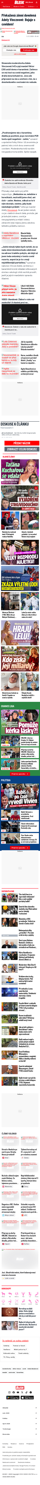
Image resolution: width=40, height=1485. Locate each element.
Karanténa (20, 1372)
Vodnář (30, 1304)
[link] (9, 1392)
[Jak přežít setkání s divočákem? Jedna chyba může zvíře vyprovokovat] (10, 1030)
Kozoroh (23, 1304)
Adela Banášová (33, 1369)
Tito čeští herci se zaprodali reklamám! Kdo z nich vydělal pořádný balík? (26, 898)
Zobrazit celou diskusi (22, 449)
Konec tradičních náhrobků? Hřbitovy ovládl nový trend (26, 1017)
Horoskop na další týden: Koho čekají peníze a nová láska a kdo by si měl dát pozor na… (27, 1313)
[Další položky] (37, 6)
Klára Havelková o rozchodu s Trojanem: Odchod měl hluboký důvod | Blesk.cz (27, 956)
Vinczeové (12, 210)
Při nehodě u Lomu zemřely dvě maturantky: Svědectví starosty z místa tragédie (27, 993)
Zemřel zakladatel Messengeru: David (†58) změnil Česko (26, 1068)
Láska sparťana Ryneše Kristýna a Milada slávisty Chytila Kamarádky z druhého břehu (29, 764)
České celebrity (23, 1353)
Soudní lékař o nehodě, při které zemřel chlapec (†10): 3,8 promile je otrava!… (28, 1007)
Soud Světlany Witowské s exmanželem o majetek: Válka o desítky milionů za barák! (27, 1056)
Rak (23, 1296)
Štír (10, 1304)
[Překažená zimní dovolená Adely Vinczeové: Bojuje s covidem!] (7, 28)
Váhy (3, 1304)
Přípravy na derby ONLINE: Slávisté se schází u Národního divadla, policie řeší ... (28, 752)
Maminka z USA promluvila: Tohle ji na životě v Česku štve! (27, 921)
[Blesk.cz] (19, 2)
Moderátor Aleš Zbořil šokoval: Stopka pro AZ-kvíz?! (28, 967)
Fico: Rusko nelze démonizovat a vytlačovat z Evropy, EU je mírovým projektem (29, 838)
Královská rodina (9, 1353)
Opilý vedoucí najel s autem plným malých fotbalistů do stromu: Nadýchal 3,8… (27, 1043)
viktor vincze (17, 1369)
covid (24, 1369)
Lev (30, 1296)
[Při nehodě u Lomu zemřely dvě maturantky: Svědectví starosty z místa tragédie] (10, 992)
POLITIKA (5, 780)
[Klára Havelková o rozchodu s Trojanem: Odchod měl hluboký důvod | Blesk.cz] (10, 956)
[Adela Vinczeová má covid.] (7, 31)
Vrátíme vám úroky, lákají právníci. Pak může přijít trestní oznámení (26, 980)
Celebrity (6, 1346)
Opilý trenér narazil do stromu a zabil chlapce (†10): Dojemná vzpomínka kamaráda (27, 1081)
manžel (4, 1372)
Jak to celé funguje (20, 54)
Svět (3, 831)
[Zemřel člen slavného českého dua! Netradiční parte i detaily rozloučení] (10, 910)
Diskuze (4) (6, 40)
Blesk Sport (5, 769)
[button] (13, 1398)
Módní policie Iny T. (20, 1349)
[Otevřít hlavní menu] (2, 2)
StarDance (6, 1349)
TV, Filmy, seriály (9, 1357)
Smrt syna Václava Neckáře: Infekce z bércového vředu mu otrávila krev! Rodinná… (28, 944)
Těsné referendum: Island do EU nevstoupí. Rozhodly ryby (29, 825)
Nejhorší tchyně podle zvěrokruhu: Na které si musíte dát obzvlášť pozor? (28, 1326)
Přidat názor (22, 443)
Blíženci (17, 1296)
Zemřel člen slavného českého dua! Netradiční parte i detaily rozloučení (28, 910)
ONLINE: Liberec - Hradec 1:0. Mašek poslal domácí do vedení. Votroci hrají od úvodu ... (29, 741)
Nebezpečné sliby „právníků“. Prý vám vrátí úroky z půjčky (26, 932)
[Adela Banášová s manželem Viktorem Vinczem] (20, 32)
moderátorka (6, 1369)
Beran (3, 1296)
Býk (10, 1296)
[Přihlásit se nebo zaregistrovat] (37, 2)
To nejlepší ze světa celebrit (15, 1341)
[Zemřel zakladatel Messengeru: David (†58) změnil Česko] (10, 1069)
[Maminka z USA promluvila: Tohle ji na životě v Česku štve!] (10, 922)
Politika (4, 819)
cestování (12, 1372)
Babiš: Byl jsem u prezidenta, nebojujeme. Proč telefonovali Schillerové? (27, 815)
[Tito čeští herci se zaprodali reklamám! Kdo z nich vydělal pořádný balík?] (10, 897)
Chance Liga (5, 745)
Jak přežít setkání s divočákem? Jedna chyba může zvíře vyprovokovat (26, 1030)
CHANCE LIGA (7, 706)
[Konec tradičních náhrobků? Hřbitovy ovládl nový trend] (10, 1018)
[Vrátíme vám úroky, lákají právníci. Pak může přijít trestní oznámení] (10, 979)
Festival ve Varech (19, 1346)
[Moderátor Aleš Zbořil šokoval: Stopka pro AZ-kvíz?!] (10, 968)
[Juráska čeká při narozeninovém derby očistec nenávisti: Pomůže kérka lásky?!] (20, 722)
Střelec (16, 1304)
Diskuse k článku (15, 424)
